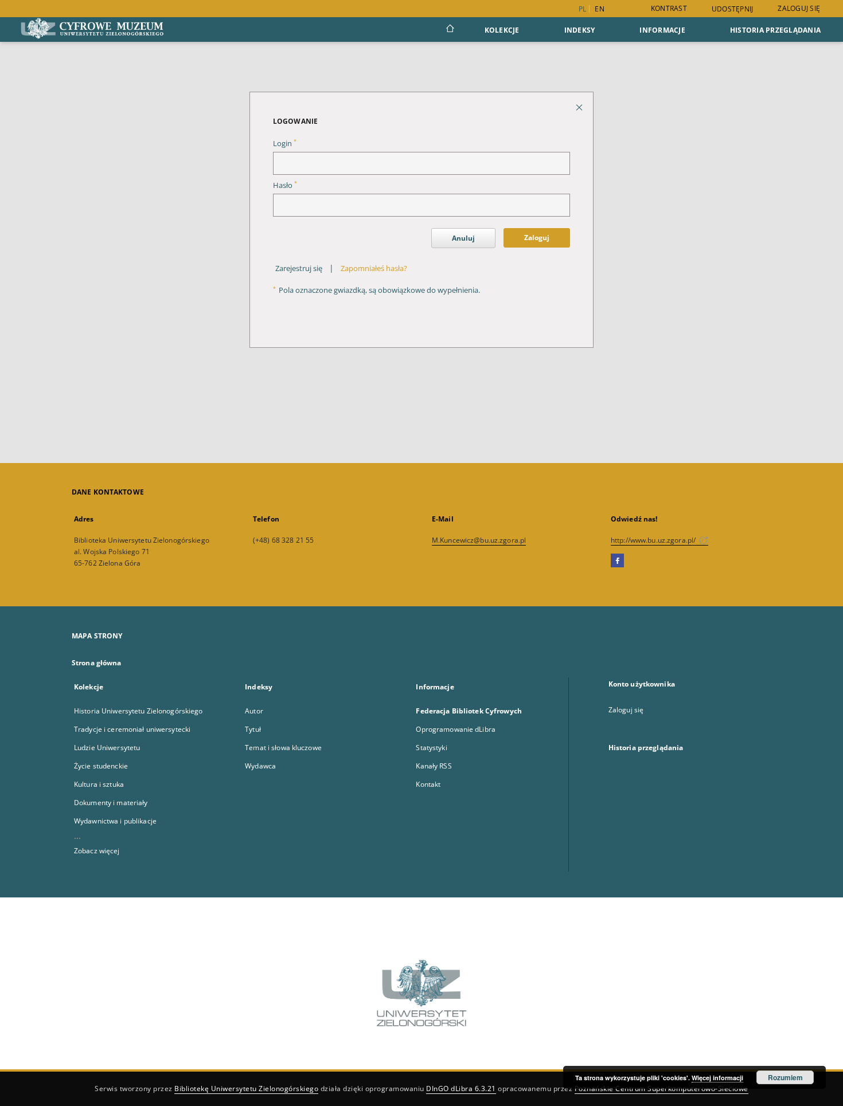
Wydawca (260, 766)
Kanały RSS (433, 766)
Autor (254, 711)
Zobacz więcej (97, 851)
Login (284, 143)
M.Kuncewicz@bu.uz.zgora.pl (479, 540)
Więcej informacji (717, 1077)
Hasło (285, 185)
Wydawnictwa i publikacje (115, 821)
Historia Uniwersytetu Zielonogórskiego (138, 711)
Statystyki (431, 747)
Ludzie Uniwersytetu (107, 747)
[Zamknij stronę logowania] (580, 107)
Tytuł (253, 729)
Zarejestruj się (298, 268)
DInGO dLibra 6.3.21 (461, 1088)
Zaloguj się (799, 8)
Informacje (662, 30)
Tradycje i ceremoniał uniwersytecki (132, 729)
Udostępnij (733, 9)
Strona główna (97, 663)
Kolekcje (502, 30)
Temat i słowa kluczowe (283, 747)
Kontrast (669, 8)
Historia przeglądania (775, 30)
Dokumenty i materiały (111, 802)
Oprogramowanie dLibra (455, 729)
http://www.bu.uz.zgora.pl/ (654, 540)
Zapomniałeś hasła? (374, 268)
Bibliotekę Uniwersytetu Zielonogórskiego (246, 1088)
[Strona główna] (449, 29)
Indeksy (579, 30)
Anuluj (463, 238)
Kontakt (428, 784)
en (599, 9)
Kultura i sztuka (99, 784)
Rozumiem (785, 1077)
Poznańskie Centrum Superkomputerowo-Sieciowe (661, 1088)
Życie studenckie (101, 766)
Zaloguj (536, 237)
